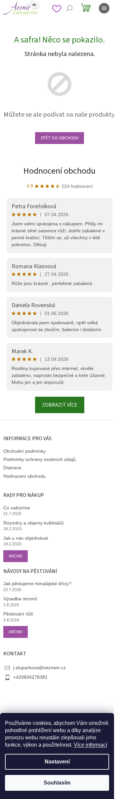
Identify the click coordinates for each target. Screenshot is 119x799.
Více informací (90, 745)
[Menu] (104, 8)
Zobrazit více (59, 405)
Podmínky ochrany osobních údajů (39, 459)
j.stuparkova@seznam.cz (39, 667)
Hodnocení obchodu (59, 171)
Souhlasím (57, 782)
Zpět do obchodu (59, 138)
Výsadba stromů (20, 598)
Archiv (15, 556)
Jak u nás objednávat (25, 538)
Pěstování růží (18, 613)
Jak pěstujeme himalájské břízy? (37, 583)
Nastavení (57, 761)
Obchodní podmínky (24, 451)
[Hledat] (69, 8)
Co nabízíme (16, 507)
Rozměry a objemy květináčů (33, 523)
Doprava (12, 467)
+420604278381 (30, 677)
